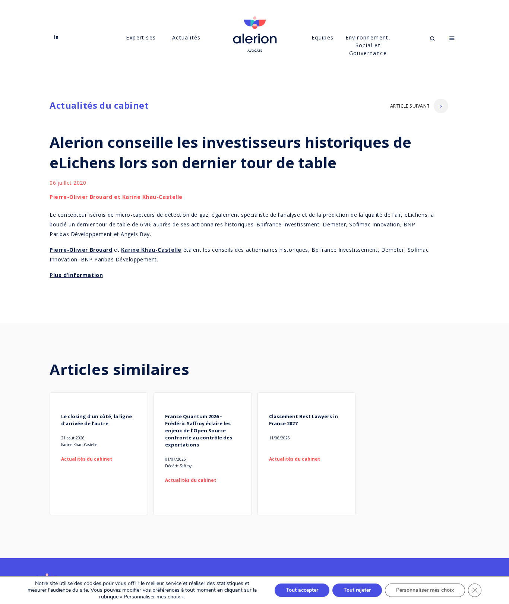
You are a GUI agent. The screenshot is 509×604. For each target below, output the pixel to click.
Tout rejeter (357, 590)
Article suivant (410, 106)
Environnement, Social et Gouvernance (368, 45)
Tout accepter (302, 590)
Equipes (323, 37)
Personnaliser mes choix (425, 590)
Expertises (141, 37)
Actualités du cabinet (99, 105)
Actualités (186, 37)
